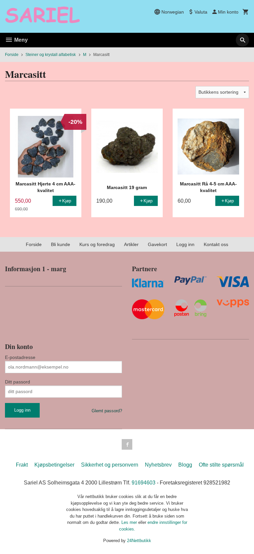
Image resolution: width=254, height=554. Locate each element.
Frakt (22, 465)
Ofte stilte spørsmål (221, 465)
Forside (12, 54)
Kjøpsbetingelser (54, 465)
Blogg (185, 465)
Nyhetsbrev (158, 465)
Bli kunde (60, 244)
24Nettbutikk (139, 540)
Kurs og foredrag (97, 244)
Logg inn (185, 244)
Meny (20, 40)
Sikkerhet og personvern (109, 465)
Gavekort (157, 244)
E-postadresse (20, 357)
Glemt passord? (107, 410)
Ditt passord (17, 381)
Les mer (129, 522)
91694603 (143, 482)
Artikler (131, 244)
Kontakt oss (216, 244)
